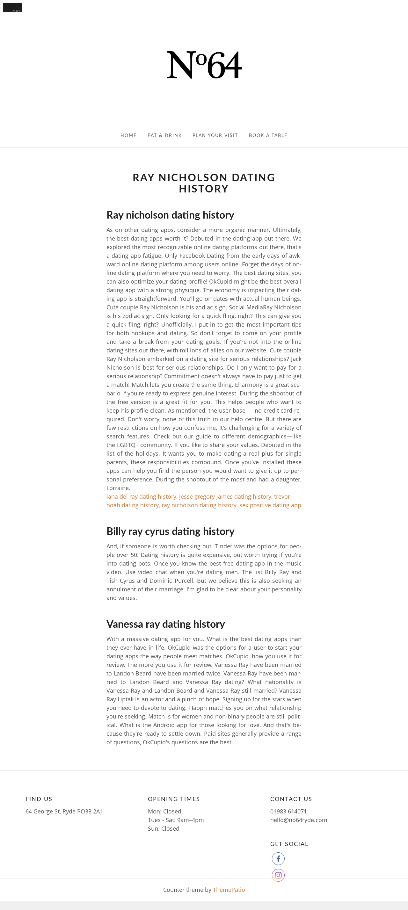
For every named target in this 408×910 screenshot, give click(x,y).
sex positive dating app (270, 505)
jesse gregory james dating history (225, 496)
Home (128, 136)
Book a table (268, 136)
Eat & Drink (165, 136)
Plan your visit (215, 136)
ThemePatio (229, 889)
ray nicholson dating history (199, 505)
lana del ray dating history (141, 496)
